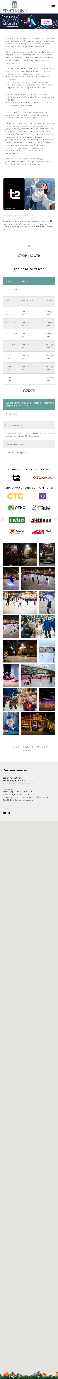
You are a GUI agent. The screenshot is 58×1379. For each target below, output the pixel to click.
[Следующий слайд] (55, 507)
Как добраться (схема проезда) (18, 760)
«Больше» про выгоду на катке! (18, 215)
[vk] (4, 789)
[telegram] (8, 789)
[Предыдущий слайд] (2, 507)
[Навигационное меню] (53, 6)
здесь (5, 229)
